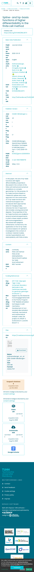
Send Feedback (9, 487)
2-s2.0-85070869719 (19, 160)
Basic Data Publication (13, 40)
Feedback (17, 568)
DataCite (9, 540)
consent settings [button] (9, 394)
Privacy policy (9, 495)
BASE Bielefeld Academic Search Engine (17, 558)
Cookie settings (9, 491)
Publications (13, 9)
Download (22, 350)
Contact (7, 484)
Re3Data (22, 540)
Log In (23, 3)
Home (3, 9)
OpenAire (24, 549)
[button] (26, 3)
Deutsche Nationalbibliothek (9, 532)
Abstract (9, 174)
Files (7, 330)
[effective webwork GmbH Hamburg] (14, 515)
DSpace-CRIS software (16, 508)
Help (20, 3)
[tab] (17, 40)
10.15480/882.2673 (18, 91)
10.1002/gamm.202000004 (21, 154)
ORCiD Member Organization (23, 532)
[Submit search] (18, 3)
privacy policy (24, 566)
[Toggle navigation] (30, 3)
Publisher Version (11, 109)
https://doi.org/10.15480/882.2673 (15, 33)
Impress (7, 499)
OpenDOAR (10, 549)
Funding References (12, 276)
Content (8, 245)
